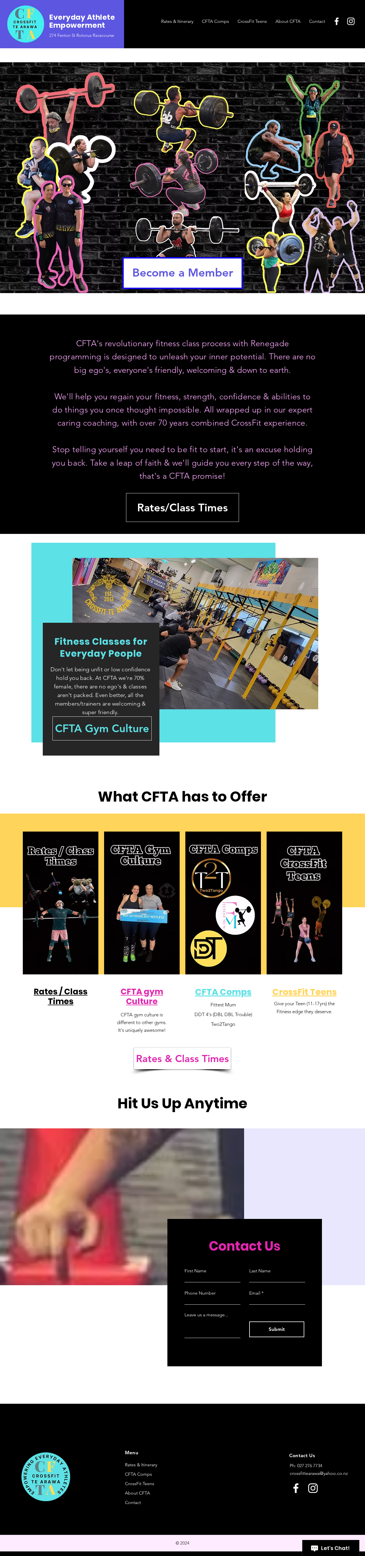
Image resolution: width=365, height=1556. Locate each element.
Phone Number (200, 1293)
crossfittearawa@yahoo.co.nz (319, 1473)
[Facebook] (337, 21)
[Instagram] (351, 21)
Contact (133, 1502)
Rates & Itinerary (141, 1464)
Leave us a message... (206, 1315)
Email (254, 1293)
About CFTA (137, 1493)
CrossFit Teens (139, 1483)
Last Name (260, 1271)
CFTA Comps (138, 1474)
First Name (195, 1271)
